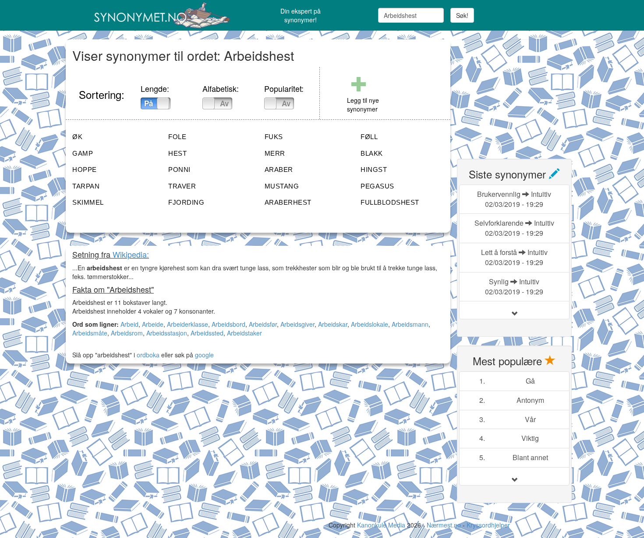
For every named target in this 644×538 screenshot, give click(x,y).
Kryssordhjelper (488, 525)
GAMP (82, 153)
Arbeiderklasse (187, 324)
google (204, 354)
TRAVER (182, 186)
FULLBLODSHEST (390, 202)
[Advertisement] (522, 94)
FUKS (274, 136)
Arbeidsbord (228, 324)
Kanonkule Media (382, 525)
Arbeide (152, 324)
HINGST (374, 169)
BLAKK (372, 153)
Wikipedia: (131, 254)
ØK (77, 136)
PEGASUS (377, 186)
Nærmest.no (444, 525)
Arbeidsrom (127, 332)
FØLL (369, 136)
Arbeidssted (207, 332)
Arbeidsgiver (297, 324)
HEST (177, 153)
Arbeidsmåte (89, 332)
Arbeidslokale (369, 324)
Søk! (462, 15)
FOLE (177, 136)
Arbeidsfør (263, 324)
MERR (275, 153)
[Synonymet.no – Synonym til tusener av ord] (151, 15)
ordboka (147, 354)
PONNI (179, 169)
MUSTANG (282, 186)
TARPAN (85, 186)
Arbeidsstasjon (166, 332)
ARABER (279, 169)
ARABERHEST (288, 202)
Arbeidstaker (244, 332)
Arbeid (129, 324)
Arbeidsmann (410, 324)
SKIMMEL (88, 202)
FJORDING (186, 202)
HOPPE (84, 169)
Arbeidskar (332, 324)
